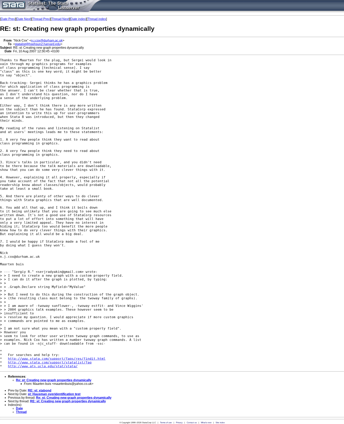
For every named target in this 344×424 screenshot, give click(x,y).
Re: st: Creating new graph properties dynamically (53, 380)
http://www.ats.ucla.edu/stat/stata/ (43, 366)
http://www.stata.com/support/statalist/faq (50, 362)
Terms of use (166, 422)
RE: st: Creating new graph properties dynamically (68, 401)
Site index (220, 422)
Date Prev (8, 19)
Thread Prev (41, 19)
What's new (206, 422)
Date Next (24, 19)
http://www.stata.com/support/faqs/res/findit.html (57, 359)
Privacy (179, 422)
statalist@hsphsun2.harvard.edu (38, 44)
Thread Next (60, 19)
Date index (78, 19)
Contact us (192, 422)
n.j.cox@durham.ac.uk (47, 40)
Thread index (96, 19)
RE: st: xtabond (39, 390)
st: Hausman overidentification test (54, 394)
